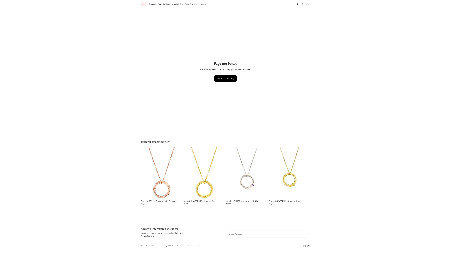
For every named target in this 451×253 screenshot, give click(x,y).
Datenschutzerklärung (159, 246)
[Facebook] (304, 246)
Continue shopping (225, 78)
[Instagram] (308, 246)
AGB (169, 246)
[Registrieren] (306, 234)
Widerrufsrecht (146, 246)
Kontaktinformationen (195, 246)
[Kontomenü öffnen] (302, 4)
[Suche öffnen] (297, 4)
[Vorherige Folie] (144, 173)
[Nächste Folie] (178, 173)
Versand (175, 246)
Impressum (182, 246)
